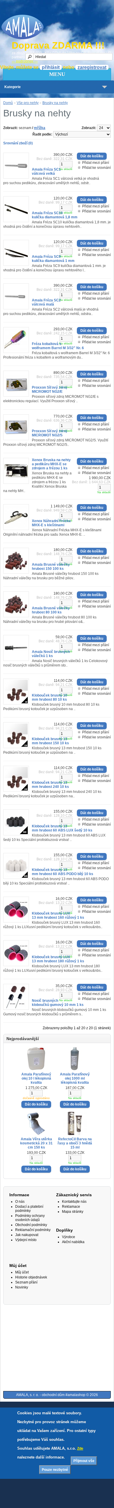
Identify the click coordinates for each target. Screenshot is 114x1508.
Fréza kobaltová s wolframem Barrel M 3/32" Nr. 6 (58, 346)
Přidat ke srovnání (96, 168)
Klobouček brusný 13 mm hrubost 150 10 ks (50, 741)
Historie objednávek (31, 1277)
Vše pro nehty (28, 103)
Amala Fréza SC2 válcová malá (46, 302)
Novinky (21, 1287)
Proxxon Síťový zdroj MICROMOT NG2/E (49, 389)
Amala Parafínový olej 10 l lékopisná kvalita (36, 1078)
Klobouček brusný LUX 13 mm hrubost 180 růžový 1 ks (58, 959)
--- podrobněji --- (25, 61)
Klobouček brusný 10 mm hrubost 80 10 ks (49, 697)
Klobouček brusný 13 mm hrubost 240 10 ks (50, 785)
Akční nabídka (73, 1242)
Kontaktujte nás (74, 1202)
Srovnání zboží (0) (18, 143)
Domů (8, 103)
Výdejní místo (26, 1240)
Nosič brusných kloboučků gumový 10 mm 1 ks (58, 1003)
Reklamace (71, 1207)
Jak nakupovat (26, 1235)
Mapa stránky (72, 1212)
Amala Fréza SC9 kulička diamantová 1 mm (53, 259)
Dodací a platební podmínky (29, 1209)
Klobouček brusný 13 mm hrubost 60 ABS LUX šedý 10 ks (62, 828)
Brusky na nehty (55, 103)
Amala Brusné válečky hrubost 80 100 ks (51, 610)
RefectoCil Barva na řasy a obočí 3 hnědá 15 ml (75, 1143)
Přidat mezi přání (95, 163)
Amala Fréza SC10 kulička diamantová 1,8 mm (54, 215)
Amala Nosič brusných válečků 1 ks (51, 654)
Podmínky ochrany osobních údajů (30, 1218)
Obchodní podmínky (31, 1225)
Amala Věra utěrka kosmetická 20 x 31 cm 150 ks (36, 1143)
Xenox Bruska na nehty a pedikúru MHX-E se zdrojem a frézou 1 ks (51, 464)
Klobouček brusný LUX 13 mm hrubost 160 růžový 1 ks (58, 915)
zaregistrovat (91, 67)
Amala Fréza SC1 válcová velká (46, 171)
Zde (80, 1448)
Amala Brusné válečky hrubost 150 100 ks (51, 566)
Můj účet (22, 1272)
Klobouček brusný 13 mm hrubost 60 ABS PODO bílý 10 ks (62, 872)
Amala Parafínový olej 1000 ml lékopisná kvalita (75, 1078)
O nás (20, 1202)
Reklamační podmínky (33, 1230)
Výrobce (68, 1237)
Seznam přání (26, 1282)
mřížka (39, 128)
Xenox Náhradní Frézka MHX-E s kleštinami (51, 523)
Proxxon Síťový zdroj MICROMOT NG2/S (49, 433)
